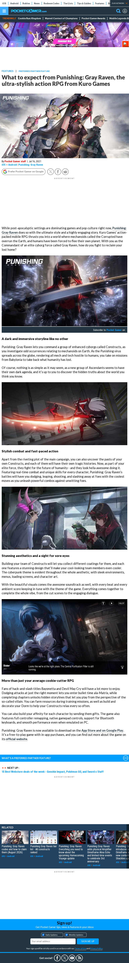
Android (14, 3)
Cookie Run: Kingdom (29, 18)
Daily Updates (52, 935)
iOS (4, 3)
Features (99, 3)
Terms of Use (80, 948)
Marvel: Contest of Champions (61, 18)
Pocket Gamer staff (15, 161)
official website (16, 739)
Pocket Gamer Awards (93, 18)
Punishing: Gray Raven (30, 164)
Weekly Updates (76, 935)
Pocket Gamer (114, 330)
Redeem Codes (51, 3)
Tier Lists (68, 3)
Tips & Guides (84, 3)
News (37, 3)
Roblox (26, 3)
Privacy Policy (96, 948)
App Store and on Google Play (102, 730)
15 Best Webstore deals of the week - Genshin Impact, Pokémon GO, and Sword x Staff (53, 771)
